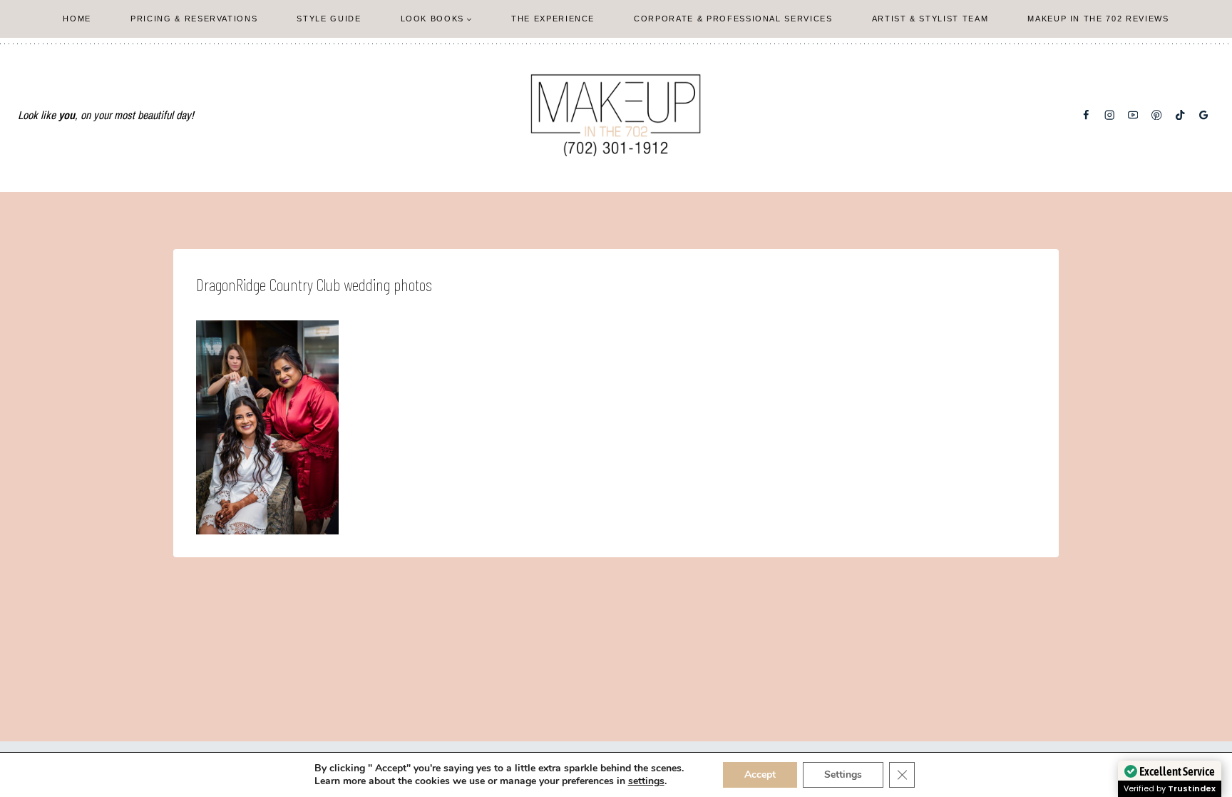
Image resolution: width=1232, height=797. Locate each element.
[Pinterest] (1156, 115)
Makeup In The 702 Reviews (1098, 18)
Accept (760, 774)
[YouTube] (1133, 115)
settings (646, 781)
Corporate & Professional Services (733, 18)
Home (77, 18)
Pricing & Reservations (193, 18)
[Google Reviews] (1204, 115)
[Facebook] (1086, 115)
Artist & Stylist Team (930, 18)
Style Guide (329, 18)
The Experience (553, 18)
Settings (843, 774)
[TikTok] (1180, 115)
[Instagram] (1109, 115)
